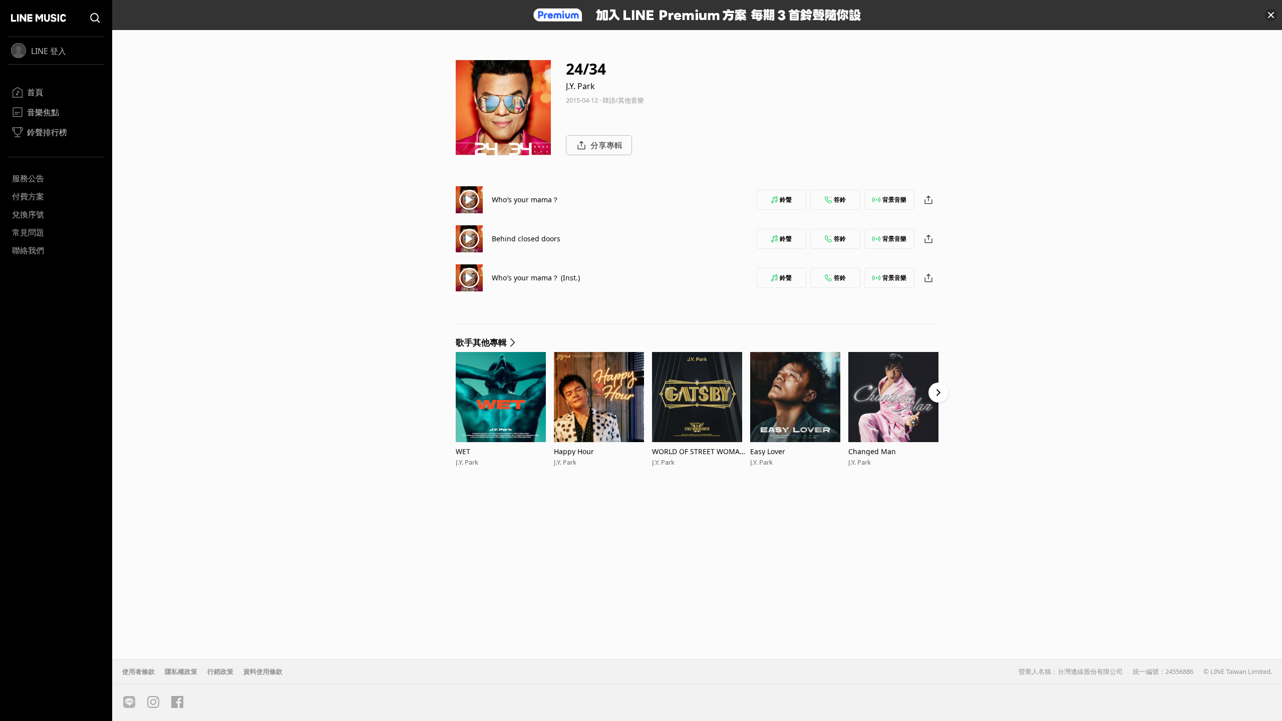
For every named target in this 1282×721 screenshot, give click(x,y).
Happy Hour (574, 451)
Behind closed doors (526, 238)
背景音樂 (894, 199)
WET (463, 451)
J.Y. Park (580, 86)
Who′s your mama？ (525, 199)
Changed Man (872, 451)
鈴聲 (786, 199)
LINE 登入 (48, 51)
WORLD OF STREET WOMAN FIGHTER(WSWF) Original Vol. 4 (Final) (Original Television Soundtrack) (700, 451)
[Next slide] (938, 393)
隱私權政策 (181, 671)
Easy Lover (767, 451)
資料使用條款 (262, 671)
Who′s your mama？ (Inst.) (536, 277)
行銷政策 (220, 671)
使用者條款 (138, 671)
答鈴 (840, 199)
